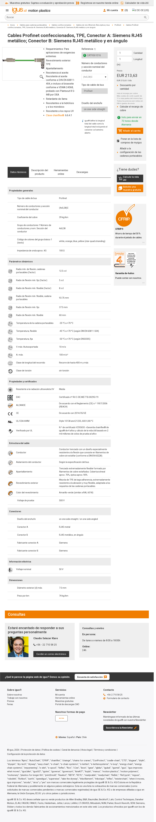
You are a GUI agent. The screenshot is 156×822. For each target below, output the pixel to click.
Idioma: (66, 737)
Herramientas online (61, 172)
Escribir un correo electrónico (51, 654)
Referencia (87, 49)
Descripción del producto (39, 172)
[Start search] (145, 17)
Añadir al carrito (129, 131)
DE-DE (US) (143, 10)
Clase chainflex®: (55, 115)
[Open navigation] (7, 10)
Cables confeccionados (61, 25)
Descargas (82, 172)
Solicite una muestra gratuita (130, 188)
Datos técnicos (18, 172)
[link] (130, 179)
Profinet (118, 25)
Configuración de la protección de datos (26, 754)
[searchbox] (74, 17)
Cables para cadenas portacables (33, 25)
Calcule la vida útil (130, 178)
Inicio (12, 25)
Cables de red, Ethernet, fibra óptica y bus (93, 25)
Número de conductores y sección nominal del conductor (94, 67)
